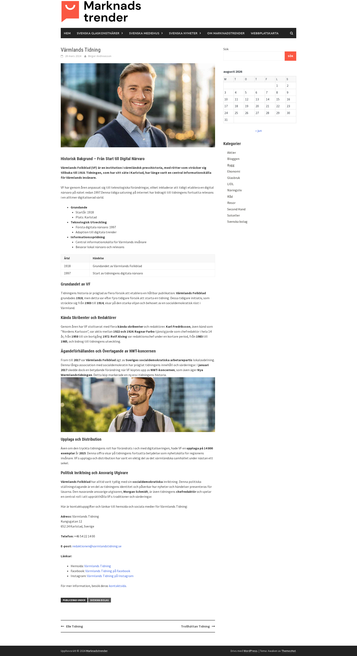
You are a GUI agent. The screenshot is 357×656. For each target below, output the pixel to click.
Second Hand (236, 209)
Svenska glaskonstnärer (98, 33)
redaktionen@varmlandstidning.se (96, 546)
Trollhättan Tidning (195, 626)
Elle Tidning (74, 626)
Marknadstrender (96, 651)
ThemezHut (289, 651)
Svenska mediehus (144, 33)
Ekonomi (233, 171)
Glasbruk (233, 178)
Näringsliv (234, 190)
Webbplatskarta (264, 33)
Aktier (231, 152)
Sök (225, 49)
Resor (231, 203)
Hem (67, 33)
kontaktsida (117, 586)
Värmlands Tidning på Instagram (110, 576)
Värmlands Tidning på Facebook (107, 571)
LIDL (230, 184)
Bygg (230, 165)
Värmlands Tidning (97, 566)
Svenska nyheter (183, 33)
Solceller (233, 215)
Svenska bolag (99, 600)
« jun (258, 131)
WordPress (250, 651)
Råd (230, 196)
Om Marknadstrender (226, 33)
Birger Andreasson (99, 56)
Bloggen (233, 159)
